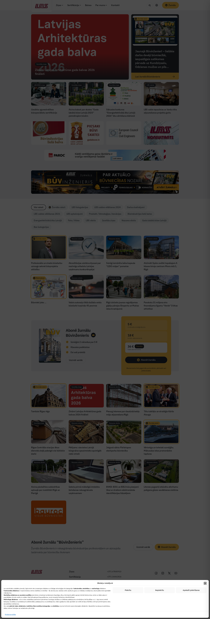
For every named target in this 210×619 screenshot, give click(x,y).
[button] (205, 583)
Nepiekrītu (159, 590)
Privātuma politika (10, 614)
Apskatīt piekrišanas (191, 590)
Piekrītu (128, 590)
